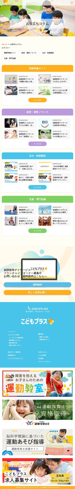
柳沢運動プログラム (15, 340)
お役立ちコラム (42, 352)
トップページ (11, 331)
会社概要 (40, 358)
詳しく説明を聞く (37, 292)
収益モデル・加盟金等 (14, 352)
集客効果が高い (13, 343)
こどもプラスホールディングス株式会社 (36, 487)
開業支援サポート (45, 339)
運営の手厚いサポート (15, 345)
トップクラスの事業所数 (16, 337)
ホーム (4, 44)
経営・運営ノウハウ (29, 53)
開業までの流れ (44, 337)
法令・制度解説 (48, 53)
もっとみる (37, 100)
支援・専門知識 (10, 58)
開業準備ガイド (10, 53)
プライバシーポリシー (44, 361)
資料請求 (37, 284)
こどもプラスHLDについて (15, 358)
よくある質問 (42, 355)
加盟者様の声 (11, 355)
